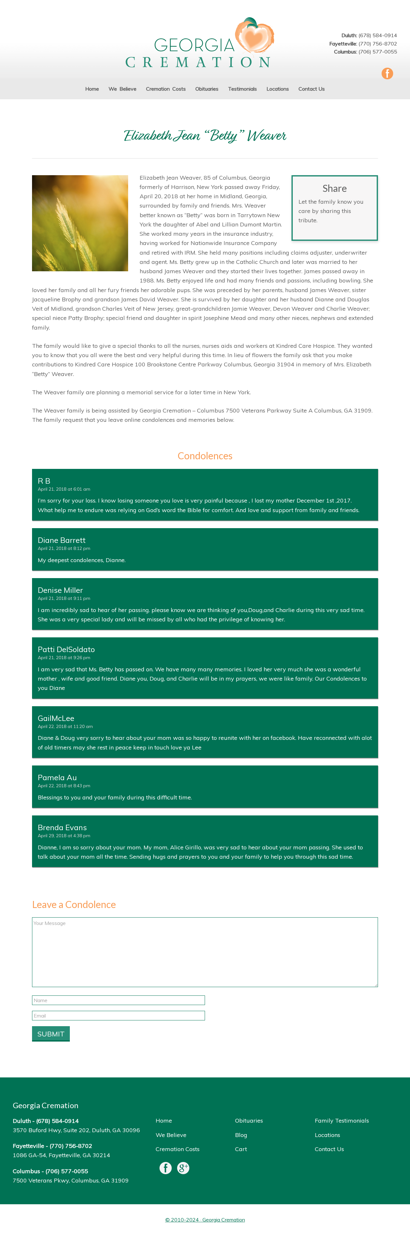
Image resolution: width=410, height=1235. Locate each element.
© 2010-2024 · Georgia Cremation (205, 1219)
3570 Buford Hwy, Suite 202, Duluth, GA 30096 (76, 1130)
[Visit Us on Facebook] (166, 1169)
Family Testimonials (342, 1120)
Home (164, 1120)
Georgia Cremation (205, 43)
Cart (241, 1149)
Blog (241, 1135)
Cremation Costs (178, 1149)
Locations (327, 1135)
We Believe (171, 1135)
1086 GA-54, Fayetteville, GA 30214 (61, 1155)
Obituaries (249, 1120)
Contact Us (329, 1149)
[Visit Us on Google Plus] (183, 1169)
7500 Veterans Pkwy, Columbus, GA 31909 (71, 1180)
